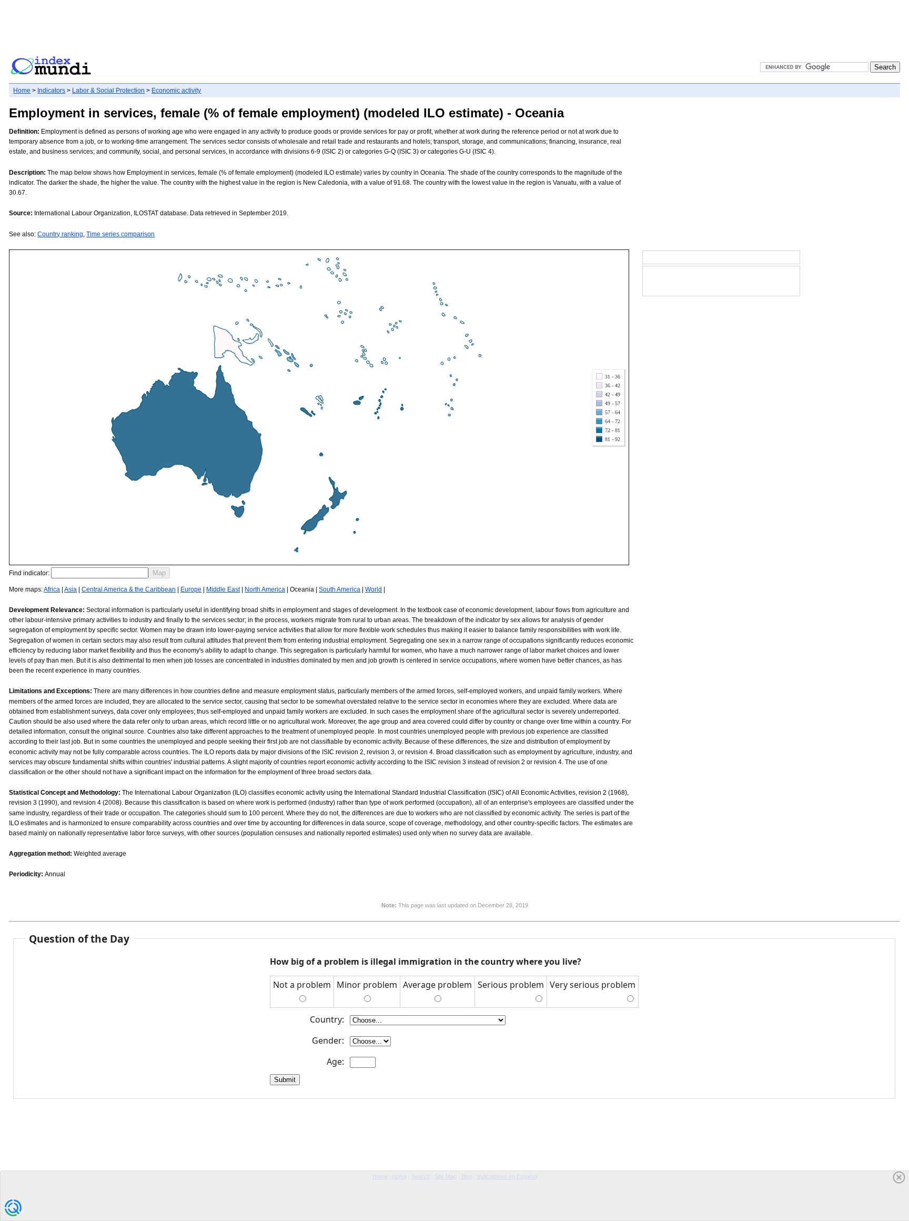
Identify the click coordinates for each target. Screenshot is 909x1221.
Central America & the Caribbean (129, 589)
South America (339, 589)
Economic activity (176, 90)
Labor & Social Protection (108, 90)
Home (22, 90)
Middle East (223, 589)
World (373, 589)
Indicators (51, 90)
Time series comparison (120, 234)
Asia (70, 589)
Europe (190, 589)
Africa (52, 589)
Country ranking (60, 234)
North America (265, 589)
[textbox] (99, 572)
